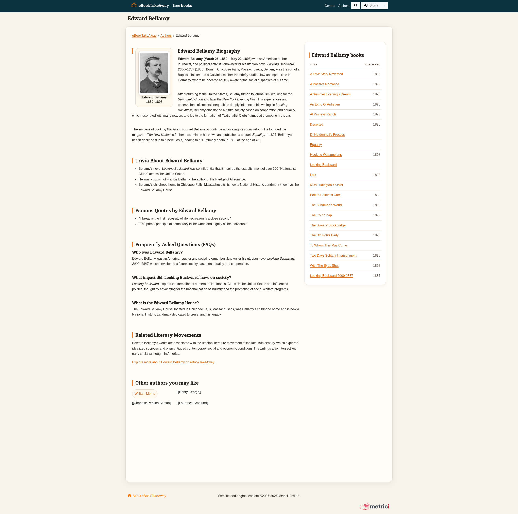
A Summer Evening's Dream (330, 94)
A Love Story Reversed (326, 74)
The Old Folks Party (324, 235)
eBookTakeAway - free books (165, 5)
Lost (313, 175)
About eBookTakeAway (149, 496)
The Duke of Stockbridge (328, 225)
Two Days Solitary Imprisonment (333, 255)
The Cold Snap (321, 215)
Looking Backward (323, 164)
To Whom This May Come (328, 245)
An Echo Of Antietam (325, 104)
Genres (330, 5)
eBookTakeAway (144, 35)
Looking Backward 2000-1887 (331, 275)
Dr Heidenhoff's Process (327, 134)
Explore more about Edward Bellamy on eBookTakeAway (173, 362)
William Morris (145, 393)
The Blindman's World (326, 205)
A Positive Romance (324, 84)
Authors (343, 5)
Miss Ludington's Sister (326, 185)
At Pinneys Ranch (323, 114)
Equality (316, 144)
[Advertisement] (259, 438)
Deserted (316, 124)
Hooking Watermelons (326, 154)
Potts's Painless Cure (325, 195)
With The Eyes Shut (324, 265)
